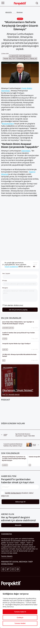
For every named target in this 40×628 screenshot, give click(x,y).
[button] (3, 3)
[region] (20, 609)
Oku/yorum (7, 368)
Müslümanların (8, 123)
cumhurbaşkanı (24, 56)
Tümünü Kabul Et (20, 612)
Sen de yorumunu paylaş (18, 310)
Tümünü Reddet (20, 623)
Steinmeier (25, 151)
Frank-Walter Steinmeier (13, 59)
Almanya (20, 19)
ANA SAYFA (8, 12)
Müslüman (20, 12)
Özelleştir (20, 617)
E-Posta (4, 280)
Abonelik (18, 525)
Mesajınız (5, 288)
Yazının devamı (6, 556)
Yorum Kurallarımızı (11, 267)
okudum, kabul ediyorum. (17, 494)
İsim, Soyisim (6, 273)
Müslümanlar (31, 59)
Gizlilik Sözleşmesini (13, 493)
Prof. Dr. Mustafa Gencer (11, 394)
